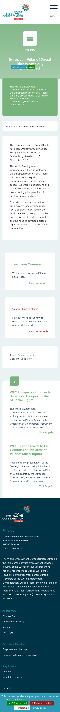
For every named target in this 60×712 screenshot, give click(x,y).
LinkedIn (6, 688)
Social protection (27, 355)
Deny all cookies (43, 703)
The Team (7, 632)
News (30, 358)
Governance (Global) (13, 621)
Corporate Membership (14, 649)
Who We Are (8, 616)
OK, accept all (19, 703)
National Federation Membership (19, 655)
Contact (6, 671)
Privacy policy (39, 707)
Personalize (22, 707)
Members (7, 627)
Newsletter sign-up (12, 677)
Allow (31, 67)
